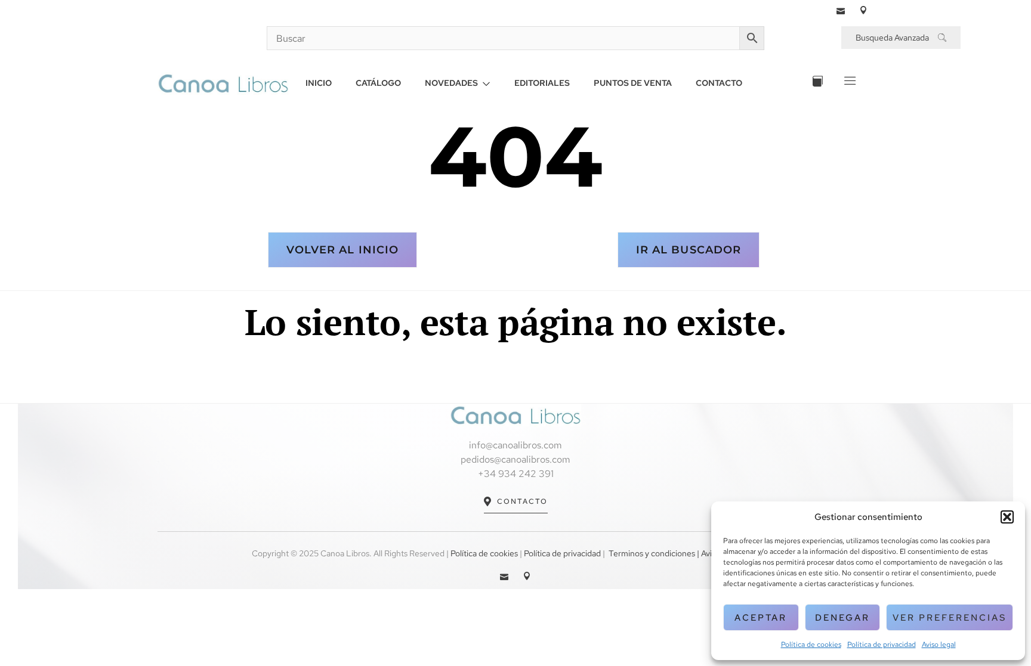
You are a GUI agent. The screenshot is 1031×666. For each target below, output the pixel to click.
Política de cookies (811, 644)
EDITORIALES (542, 83)
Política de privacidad (881, 644)
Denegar (842, 618)
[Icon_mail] (840, 10)
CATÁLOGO (378, 83)
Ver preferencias (950, 618)
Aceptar (760, 618)
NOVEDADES (451, 83)
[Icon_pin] (863, 10)
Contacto (522, 501)
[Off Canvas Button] (848, 83)
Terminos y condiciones (652, 553)
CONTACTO (719, 83)
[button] (1007, 517)
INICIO (318, 83)
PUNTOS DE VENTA (633, 83)
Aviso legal (939, 644)
